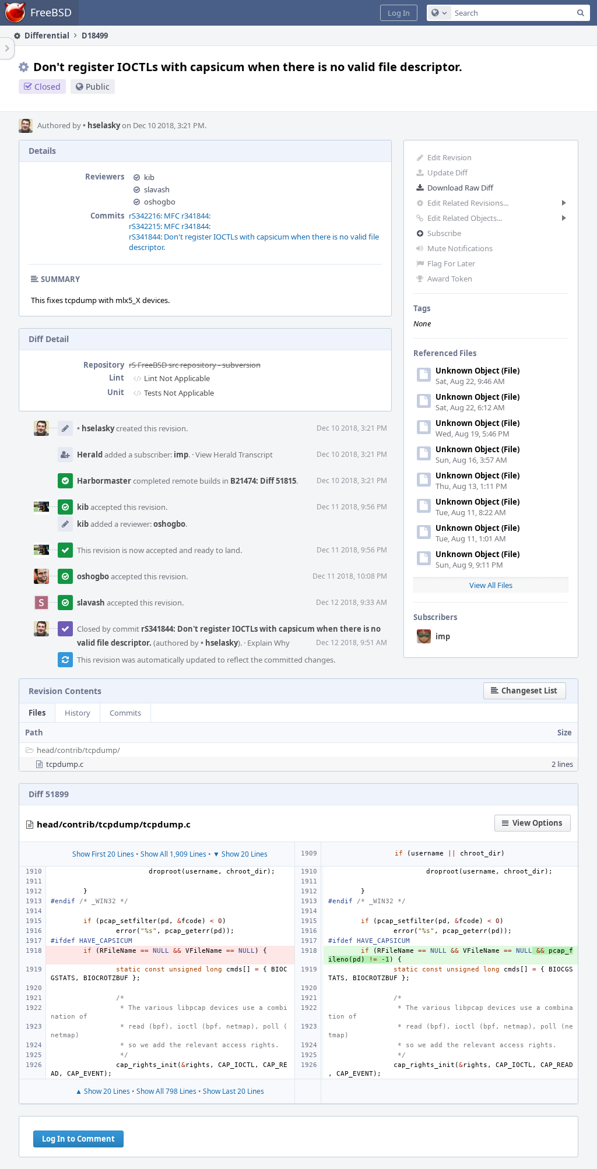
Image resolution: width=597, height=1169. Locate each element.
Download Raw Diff (460, 187)
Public (98, 86)
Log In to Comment (78, 1138)
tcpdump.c (64, 764)
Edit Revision (449, 157)
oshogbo (159, 201)
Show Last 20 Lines (233, 1091)
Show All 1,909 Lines (173, 854)
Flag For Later (451, 263)
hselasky (101, 125)
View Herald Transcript (234, 454)
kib (149, 177)
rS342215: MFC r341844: (169, 226)
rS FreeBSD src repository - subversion (195, 365)
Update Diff (447, 172)
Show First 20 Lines (103, 854)
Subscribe (444, 233)
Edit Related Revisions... (467, 203)
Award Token (449, 278)
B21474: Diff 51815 (263, 481)
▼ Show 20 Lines (240, 854)
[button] (398, 13)
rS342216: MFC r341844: (169, 215)
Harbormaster (104, 481)
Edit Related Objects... (464, 218)
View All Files (490, 585)
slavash (157, 189)
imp (443, 636)
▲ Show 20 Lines (102, 1091)
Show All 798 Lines (166, 1091)
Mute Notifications (460, 248)
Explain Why (268, 643)
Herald (90, 454)
